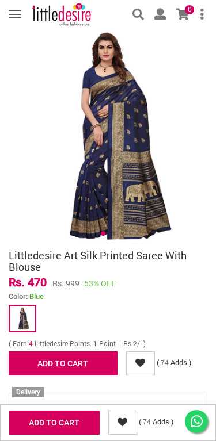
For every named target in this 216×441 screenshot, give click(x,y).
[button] (103, 233)
